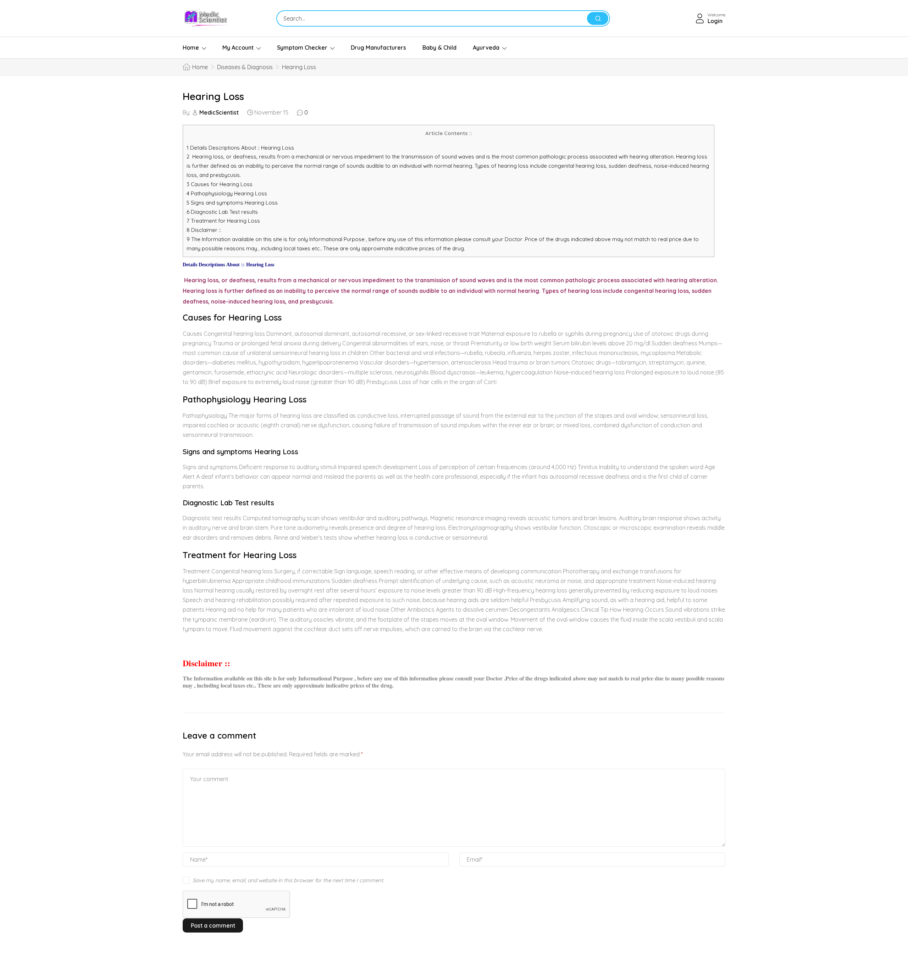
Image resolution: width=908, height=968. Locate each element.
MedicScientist (219, 112)
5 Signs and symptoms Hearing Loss (232, 202)
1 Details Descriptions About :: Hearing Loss (240, 147)
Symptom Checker (302, 47)
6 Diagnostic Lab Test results (222, 211)
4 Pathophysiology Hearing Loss (227, 193)
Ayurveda (486, 47)
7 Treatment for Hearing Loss (223, 220)
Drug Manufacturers (378, 47)
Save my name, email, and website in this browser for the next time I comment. (288, 880)
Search (597, 18)
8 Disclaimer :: (204, 230)
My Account (238, 47)
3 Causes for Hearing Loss (220, 184)
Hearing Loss (213, 96)
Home (191, 47)
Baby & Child (439, 47)
